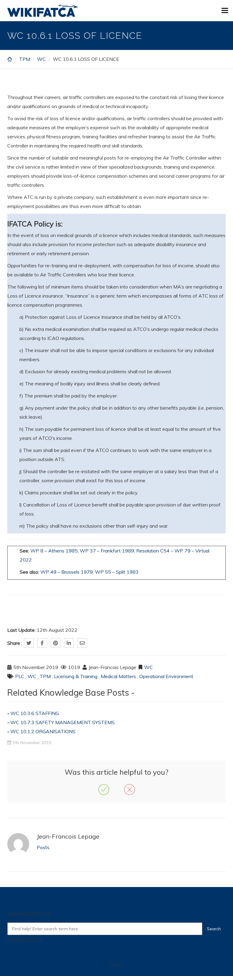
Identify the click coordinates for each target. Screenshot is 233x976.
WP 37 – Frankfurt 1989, (107, 551)
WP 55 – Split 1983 (117, 572)
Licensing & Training (75, 676)
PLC (19, 676)
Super (74, 939)
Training (58, 939)
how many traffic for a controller (115, 939)
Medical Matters (118, 676)
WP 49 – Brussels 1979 (66, 572)
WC (41, 59)
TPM (24, 59)
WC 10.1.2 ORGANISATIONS (43, 731)
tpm (154, 939)
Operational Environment (166, 676)
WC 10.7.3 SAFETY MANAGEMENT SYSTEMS (62, 722)
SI (46, 939)
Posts (43, 847)
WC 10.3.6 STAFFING (34, 713)
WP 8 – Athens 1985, (54, 551)
